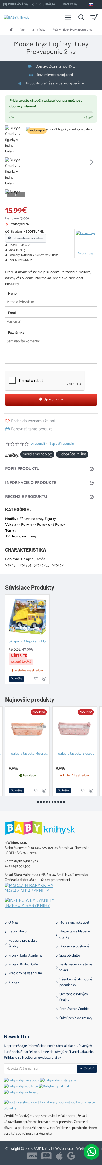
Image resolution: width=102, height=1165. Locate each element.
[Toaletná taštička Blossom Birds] (74, 728)
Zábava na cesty (31, 519)
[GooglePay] (71, 1156)
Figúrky (50, 519)
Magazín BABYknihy (27, 890)
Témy (9, 531)
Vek (22, 29)
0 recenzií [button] (38, 444)
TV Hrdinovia (15, 537)
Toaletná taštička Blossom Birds (75, 753)
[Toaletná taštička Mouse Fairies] (27, 728)
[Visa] (32, 1156)
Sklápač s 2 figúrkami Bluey (28, 641)
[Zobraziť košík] (94, 17)
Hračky (10, 519)
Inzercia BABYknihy (27, 905)
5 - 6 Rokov (56, 525)
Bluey (32, 537)
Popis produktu (22, 468)
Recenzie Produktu (26, 496)
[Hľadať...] (81, 17)
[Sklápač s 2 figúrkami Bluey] (27, 616)
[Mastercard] (46, 1156)
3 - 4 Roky (38, 29)
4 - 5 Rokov (38, 525)
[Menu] (68, 17)
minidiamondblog (37, 454)
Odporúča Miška (72, 454)
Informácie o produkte (30, 482)
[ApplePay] (59, 1156)
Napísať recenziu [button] (61, 444)
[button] (31, 162)
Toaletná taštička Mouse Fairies (28, 753)
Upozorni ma (53, 400)
